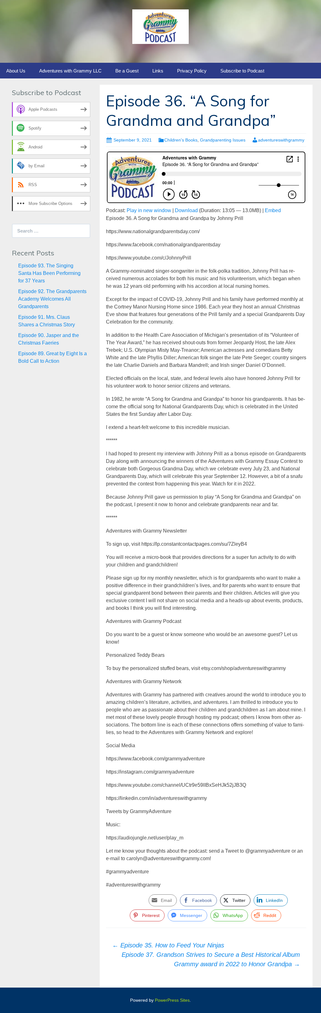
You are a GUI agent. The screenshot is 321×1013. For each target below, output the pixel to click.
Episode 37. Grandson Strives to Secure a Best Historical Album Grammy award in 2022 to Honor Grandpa (211, 959)
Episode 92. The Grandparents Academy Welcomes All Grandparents (52, 299)
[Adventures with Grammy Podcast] (160, 26)
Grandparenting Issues (222, 139)
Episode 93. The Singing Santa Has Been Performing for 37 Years (49, 273)
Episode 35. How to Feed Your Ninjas (168, 945)
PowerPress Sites (172, 1000)
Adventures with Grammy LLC (70, 70)
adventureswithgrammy (281, 139)
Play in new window (149, 210)
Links (157, 70)
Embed (273, 210)
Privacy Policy (192, 70)
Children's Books (180, 139)
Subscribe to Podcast (242, 70)
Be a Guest (127, 70)
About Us (15, 70)
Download (186, 210)
